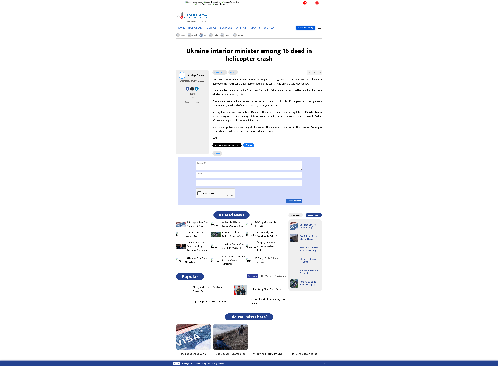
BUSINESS (226, 27)
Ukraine (241, 35)
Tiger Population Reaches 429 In (210, 301)
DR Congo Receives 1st (304, 354)
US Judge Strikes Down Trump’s (308, 226)
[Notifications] (317, 3)
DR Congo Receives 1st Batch (309, 260)
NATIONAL (195, 27)
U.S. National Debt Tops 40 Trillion (196, 260)
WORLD (269, 27)
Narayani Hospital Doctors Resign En (207, 289)
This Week (266, 276)
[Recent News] (309, 3)
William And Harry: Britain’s (267, 354)
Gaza (183, 35)
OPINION (241, 27)
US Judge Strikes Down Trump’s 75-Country (198, 224)
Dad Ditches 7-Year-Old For (230, 354)
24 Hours (252, 276)
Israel (194, 35)
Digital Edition (219, 72)
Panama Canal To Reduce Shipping (308, 283)
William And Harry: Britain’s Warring (309, 249)
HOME (181, 27)
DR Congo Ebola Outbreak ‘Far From (267, 260)
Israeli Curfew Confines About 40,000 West (233, 246)
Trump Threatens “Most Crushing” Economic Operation (197, 246)
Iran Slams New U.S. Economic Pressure (193, 234)
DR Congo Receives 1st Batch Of (266, 224)
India (215, 35)
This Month (280, 276)
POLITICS (210, 27)
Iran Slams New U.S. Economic (309, 272)
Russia (227, 35)
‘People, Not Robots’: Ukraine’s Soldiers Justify (267, 246)
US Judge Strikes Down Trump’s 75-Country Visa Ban (203, 363)
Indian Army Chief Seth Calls (265, 289)
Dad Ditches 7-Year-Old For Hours (309, 237)
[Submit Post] (313, 3)
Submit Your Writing (305, 27)
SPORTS (255, 27)
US (205, 35)
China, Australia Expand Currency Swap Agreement (233, 260)
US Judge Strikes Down (193, 354)
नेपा (305, 2)
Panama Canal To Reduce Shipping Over (232, 234)
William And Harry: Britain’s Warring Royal (233, 224)
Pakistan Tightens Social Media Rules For (268, 234)
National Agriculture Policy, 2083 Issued (267, 301)
